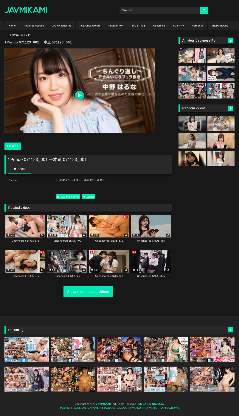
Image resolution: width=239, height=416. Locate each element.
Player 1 (12, 146)
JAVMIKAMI (103, 403)
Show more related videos (88, 292)
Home (12, 25)
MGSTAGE (138, 25)
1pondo (90, 196)
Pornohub (198, 25)
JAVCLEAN (79, 407)
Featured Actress (34, 25)
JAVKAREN (94, 407)
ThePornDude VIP (19, 34)
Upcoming (159, 25)
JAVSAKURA (136, 407)
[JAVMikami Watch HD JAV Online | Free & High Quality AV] (25, 11)
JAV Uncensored (62, 25)
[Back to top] (227, 405)
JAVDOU (122, 407)
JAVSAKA (109, 407)
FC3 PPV (178, 25)
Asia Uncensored (90, 25)
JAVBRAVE (173, 407)
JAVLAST (65, 407)
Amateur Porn (116, 25)
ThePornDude (220, 25)
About (21, 169)
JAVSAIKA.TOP (155, 407)
